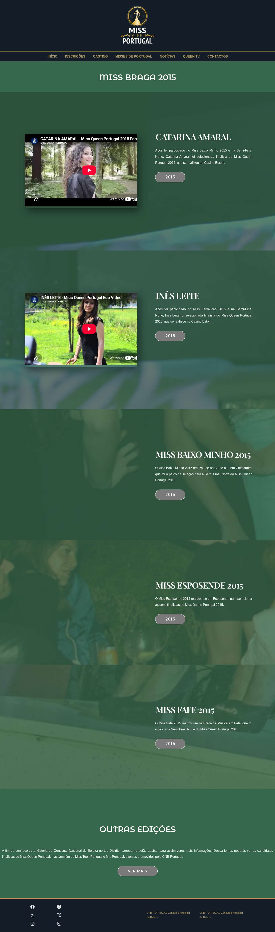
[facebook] (32, 907)
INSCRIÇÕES (75, 56)
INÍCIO (52, 56)
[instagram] (32, 924)
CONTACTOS (217, 56)
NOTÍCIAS (167, 56)
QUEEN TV (191, 56)
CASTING (100, 56)
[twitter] (32, 915)
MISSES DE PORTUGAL (133, 56)
